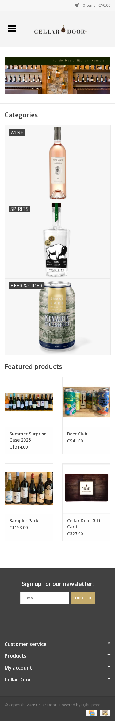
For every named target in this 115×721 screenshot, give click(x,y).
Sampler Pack (24, 520)
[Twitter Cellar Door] (58, 616)
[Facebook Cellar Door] (47, 616)
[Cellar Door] (69, 29)
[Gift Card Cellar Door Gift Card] (86, 488)
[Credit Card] (91, 712)
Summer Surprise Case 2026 (28, 437)
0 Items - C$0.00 (96, 5)
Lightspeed (91, 705)
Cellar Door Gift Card (84, 523)
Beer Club (77, 434)
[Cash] (104, 712)
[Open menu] (12, 28)
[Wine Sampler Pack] (29, 488)
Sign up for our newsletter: (58, 584)
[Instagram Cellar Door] (69, 616)
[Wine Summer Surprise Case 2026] (29, 402)
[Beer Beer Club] (86, 402)
